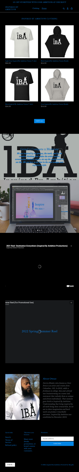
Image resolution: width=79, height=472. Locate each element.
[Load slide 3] (41, 230)
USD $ (9, 465)
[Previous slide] (34, 230)
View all (39, 121)
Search (8, 437)
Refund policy (11, 445)
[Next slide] (45, 230)
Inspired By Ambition (11, 8)
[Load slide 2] (39, 230)
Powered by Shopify (67, 465)
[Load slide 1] (37, 230)
